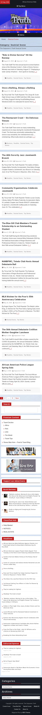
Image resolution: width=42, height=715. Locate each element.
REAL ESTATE (9, 532)
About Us (25, 709)
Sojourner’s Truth (22, 61)
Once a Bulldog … (9, 568)
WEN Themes (26, 712)
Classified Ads (17, 706)
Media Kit (36, 706)
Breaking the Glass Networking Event (15, 635)
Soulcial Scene (18, 78)
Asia (6, 428)
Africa (7, 425)
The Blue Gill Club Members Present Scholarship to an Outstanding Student (19, 226)
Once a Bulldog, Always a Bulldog (18, 88)
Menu (22, 35)
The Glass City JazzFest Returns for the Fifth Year (19, 579)
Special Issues (27, 706)
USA (6, 432)
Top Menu (21, 6)
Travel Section (8, 422)
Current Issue (6, 706)
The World (8, 435)
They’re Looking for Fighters (12, 589)
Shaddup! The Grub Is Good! (12, 594)
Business (9, 143)
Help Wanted (8, 525)
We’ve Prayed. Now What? (12, 661)
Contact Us (17, 709)
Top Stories (27, 78)
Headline (9, 78)
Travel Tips (9, 438)
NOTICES (7, 528)
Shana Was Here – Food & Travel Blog (17, 442)
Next (17, 398)
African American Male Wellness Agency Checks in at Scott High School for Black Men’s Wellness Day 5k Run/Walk (20, 545)
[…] (35, 72)
